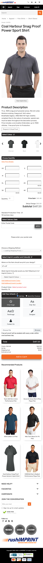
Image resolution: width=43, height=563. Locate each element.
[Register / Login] (31, 2)
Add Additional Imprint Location (12, 283)
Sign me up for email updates (14, 508)
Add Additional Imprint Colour (11, 280)
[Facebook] (3, 521)
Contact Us (10, 324)
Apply (38, 226)
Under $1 (36, 7)
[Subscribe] (29, 504)
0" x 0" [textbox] (4, 266)
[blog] (9, 521)
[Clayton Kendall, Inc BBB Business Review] (16, 557)
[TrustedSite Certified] (10, 512)
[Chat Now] (35, 2)
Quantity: (5, 199)
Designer (32, 314)
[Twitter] (6, 521)
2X (25, 183)
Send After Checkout (33, 296)
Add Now (21, 296)
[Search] (40, 13)
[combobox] (22, 266)
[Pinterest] (12, 521)
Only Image (11, 305)
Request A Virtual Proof (10, 129)
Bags (18, 7)
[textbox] (21, 277)
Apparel (10, 7)
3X (3, 190)
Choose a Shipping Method (11, 248)
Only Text (32, 303)
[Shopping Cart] (39, 2)
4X (25, 190)
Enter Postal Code (8, 223)
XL (3, 183)
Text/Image (10, 312)
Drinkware (27, 7)
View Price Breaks (8, 161)
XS (3, 168)
